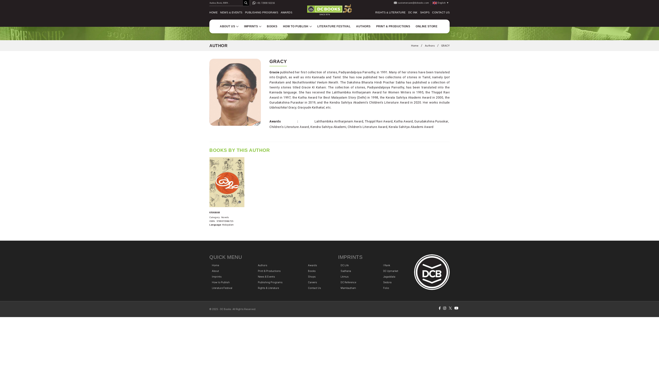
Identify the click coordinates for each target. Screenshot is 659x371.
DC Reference (348, 282)
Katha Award (403, 121)
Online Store (426, 26)
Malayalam (228, 224)
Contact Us (441, 12)
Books (272, 26)
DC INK (413, 12)
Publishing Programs (261, 12)
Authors (363, 26)
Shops (425, 12)
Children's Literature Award (289, 127)
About (215, 271)
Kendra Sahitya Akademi (328, 127)
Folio (386, 288)
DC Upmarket (390, 271)
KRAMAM (214, 212)
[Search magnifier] (246, 3)
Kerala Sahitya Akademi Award (411, 127)
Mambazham (348, 288)
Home (213, 12)
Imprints (251, 26)
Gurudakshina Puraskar (431, 121)
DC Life (345, 265)
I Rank (386, 265)
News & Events (231, 12)
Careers (312, 282)
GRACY (445, 45)
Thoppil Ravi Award (379, 121)
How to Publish (295, 26)
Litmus (345, 276)
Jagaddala (389, 276)
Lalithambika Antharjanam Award (339, 121)
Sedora (387, 282)
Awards (286, 12)
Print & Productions (393, 26)
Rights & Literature (390, 12)
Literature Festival (334, 26)
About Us (227, 26)
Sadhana (346, 271)
